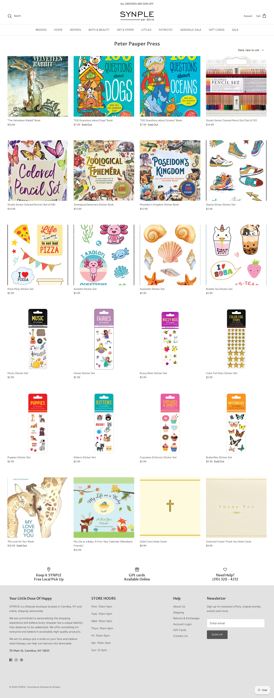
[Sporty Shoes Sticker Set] (236, 170)
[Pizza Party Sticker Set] (37, 255)
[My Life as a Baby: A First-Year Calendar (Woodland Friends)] (104, 507)
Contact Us (180, 636)
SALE (235, 29)
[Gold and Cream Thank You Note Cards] (236, 507)
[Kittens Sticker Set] (104, 423)
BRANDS (41, 29)
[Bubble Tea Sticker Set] (236, 255)
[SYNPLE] (137, 16)
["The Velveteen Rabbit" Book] (37, 86)
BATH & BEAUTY (99, 29)
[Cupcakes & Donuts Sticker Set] (170, 423)
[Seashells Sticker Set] (170, 255)
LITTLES (146, 29)
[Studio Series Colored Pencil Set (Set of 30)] (236, 86)
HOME (58, 29)
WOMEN (75, 29)
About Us (179, 606)
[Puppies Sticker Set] (37, 423)
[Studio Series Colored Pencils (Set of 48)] (37, 170)
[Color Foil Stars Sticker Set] (236, 339)
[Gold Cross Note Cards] (170, 507)
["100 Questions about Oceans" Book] (170, 86)
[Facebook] (10, 660)
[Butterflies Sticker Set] (236, 423)
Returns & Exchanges (186, 618)
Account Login (182, 624)
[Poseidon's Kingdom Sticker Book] (170, 170)
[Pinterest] (21, 660)
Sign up (217, 634)
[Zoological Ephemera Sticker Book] (104, 170)
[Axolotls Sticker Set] (104, 255)
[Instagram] (16, 660)
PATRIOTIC (166, 29)
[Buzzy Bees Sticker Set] (170, 339)
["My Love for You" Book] (37, 507)
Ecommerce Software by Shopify (43, 687)
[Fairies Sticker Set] (104, 339)
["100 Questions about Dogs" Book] (104, 86)
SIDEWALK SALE (190, 29)
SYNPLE (22, 687)
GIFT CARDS (216, 29)
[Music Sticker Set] (37, 339)
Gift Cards (179, 630)
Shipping (178, 612)
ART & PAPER (125, 29)
